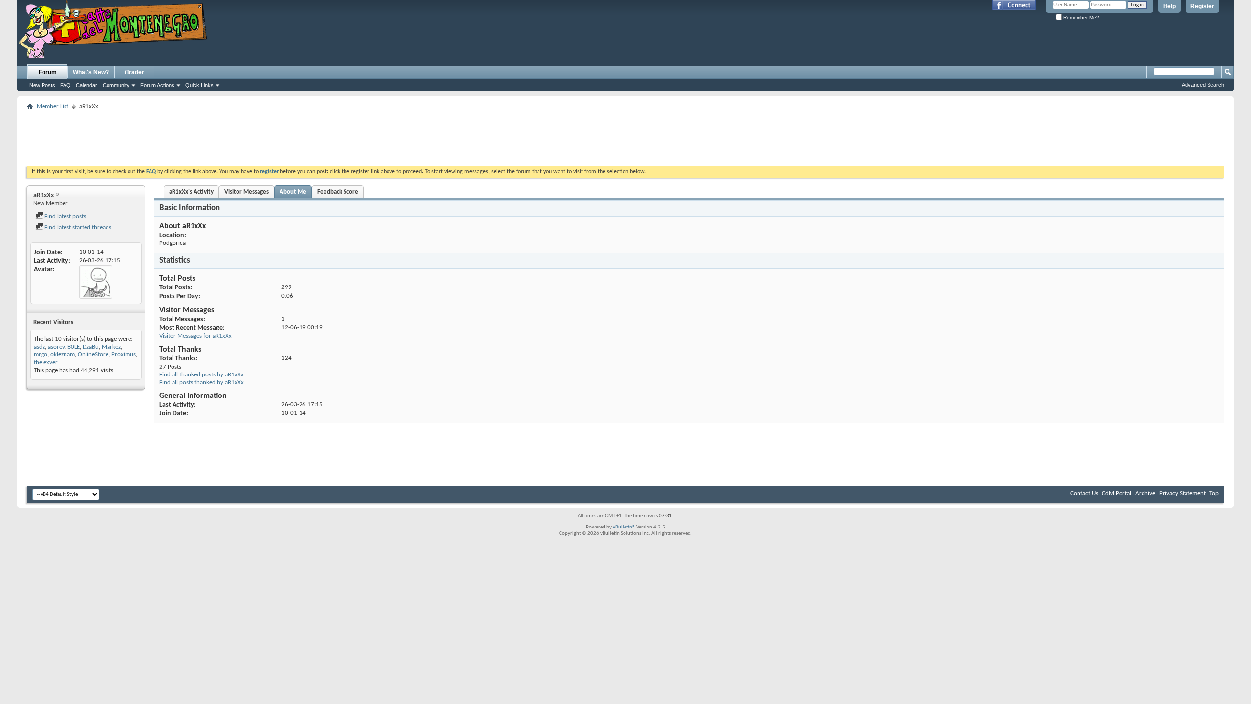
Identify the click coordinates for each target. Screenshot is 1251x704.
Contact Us (1084, 493)
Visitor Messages (246, 192)
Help (1169, 6)
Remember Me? (1080, 17)
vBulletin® (624, 527)
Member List (52, 106)
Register (1202, 6)
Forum (48, 72)
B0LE (73, 347)
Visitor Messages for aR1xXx (195, 336)
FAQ (65, 85)
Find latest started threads (77, 227)
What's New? (91, 72)
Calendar (86, 85)
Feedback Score (337, 192)
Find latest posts (64, 216)
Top (1214, 493)
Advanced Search (1203, 85)
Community (116, 85)
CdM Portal (1116, 493)
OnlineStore (93, 355)
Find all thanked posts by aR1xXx (201, 375)
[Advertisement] (625, 135)
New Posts (42, 85)
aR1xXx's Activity (191, 192)
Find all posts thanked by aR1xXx (201, 382)
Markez (111, 347)
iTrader (134, 72)
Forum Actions (157, 85)
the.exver (46, 362)
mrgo (40, 355)
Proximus (123, 355)
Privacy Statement (1182, 493)
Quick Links (199, 85)
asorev (56, 347)
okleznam (62, 355)
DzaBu (91, 347)
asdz (39, 347)
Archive (1145, 493)
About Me (293, 192)
